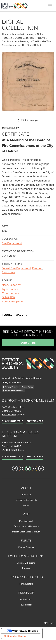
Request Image (13, 315)
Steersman (8, 272)
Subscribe (28, 342)
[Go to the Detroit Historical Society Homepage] (15, 5)
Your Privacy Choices (25, 630)
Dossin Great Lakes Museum (26, 531)
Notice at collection (15, 636)
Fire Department (12, 243)
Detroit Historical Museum (26, 526)
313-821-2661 (9, 450)
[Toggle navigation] (50, 5)
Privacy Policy (10, 387)
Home (5, 34)
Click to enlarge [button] (29, 120)
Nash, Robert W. (11, 285)
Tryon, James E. (11, 289)
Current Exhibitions (26, 562)
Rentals (26, 505)
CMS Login (49, 623)
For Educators (26, 583)
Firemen (37, 268)
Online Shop (26, 599)
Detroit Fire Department (16, 268)
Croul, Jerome (10, 293)
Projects (26, 568)
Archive (41, 37)
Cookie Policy (27, 387)
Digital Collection (24, 37)
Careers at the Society (26, 499)
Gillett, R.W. (8, 297)
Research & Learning (23, 34)
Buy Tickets (34, 421)
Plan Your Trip (12, 421)
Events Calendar (26, 547)
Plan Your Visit (26, 520)
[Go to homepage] (28, 367)
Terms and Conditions (14, 390)
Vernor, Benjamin (12, 301)
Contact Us (26, 494)
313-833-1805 (9, 414)
